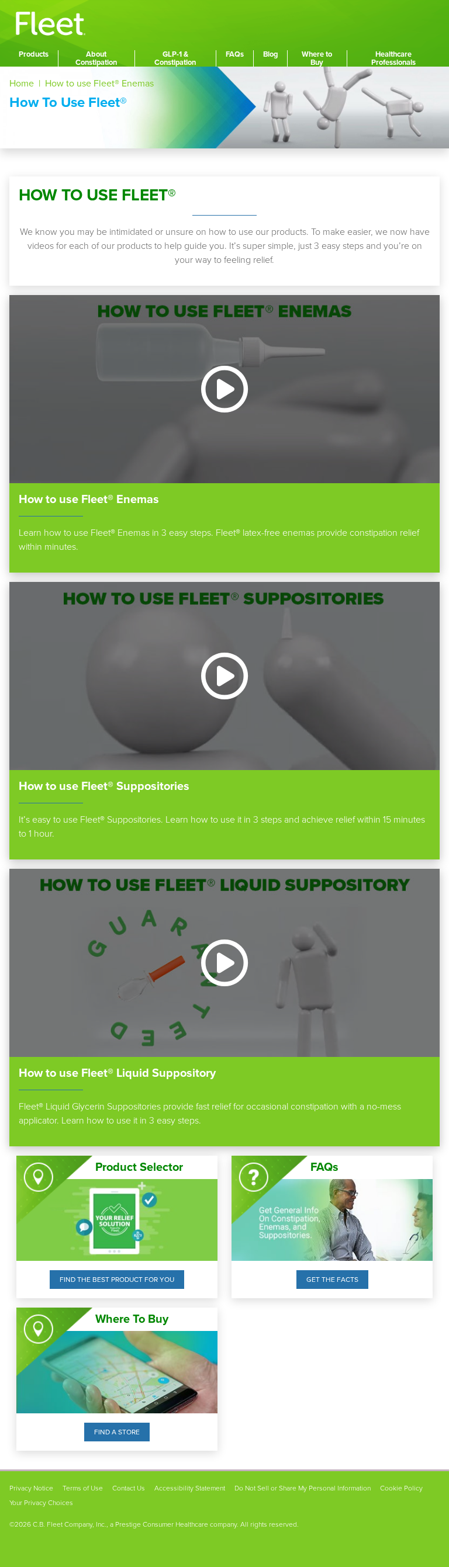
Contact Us (128, 1488)
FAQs (235, 54)
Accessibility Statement (189, 1488)
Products (34, 54)
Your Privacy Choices (41, 1503)
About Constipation (96, 58)
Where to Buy (317, 58)
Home (21, 83)
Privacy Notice (31, 1488)
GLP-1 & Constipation (175, 58)
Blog (270, 54)
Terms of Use (83, 1488)
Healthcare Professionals (393, 58)
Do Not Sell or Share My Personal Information (302, 1488)
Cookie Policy (401, 1488)
